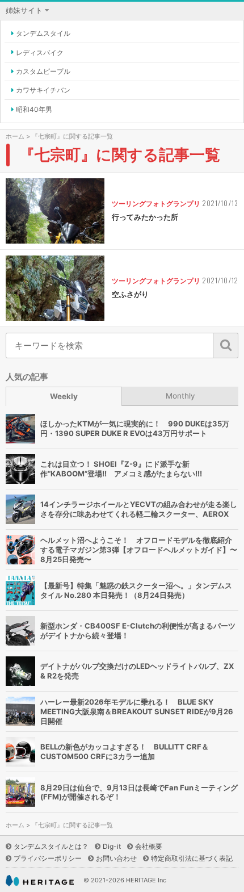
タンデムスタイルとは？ (51, 846)
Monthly (180, 395)
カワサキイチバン (43, 90)
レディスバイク (40, 52)
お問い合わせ (116, 858)
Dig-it (112, 846)
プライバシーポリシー (48, 858)
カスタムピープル (43, 71)
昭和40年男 (34, 109)
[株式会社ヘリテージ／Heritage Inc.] (40, 881)
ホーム (15, 136)
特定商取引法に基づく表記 (192, 858)
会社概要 (148, 846)
